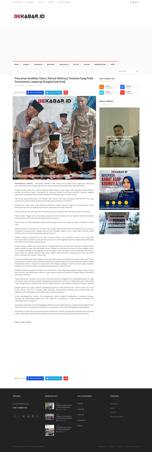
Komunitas (63, 64)
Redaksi (41, 2)
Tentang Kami (30, 2)
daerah (58, 403)
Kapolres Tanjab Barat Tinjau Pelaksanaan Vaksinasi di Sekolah (64, 407)
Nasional (51, 64)
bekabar (31, 85)
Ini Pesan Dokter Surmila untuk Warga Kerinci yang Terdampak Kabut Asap (119, 191)
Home (16, 64)
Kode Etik (51, 2)
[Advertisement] (76, 44)
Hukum (86, 64)
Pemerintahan (100, 64)
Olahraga (38, 64)
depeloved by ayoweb (37, 446)
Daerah (26, 64)
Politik (76, 64)
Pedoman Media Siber (65, 2)
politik (58, 414)
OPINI (112, 64)
